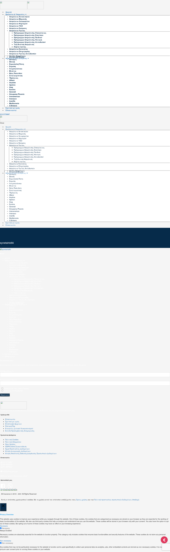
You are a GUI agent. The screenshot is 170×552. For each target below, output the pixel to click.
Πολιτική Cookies (11, 439)
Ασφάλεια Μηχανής (17, 265)
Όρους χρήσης (81, 499)
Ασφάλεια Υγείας (16, 276)
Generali (12, 338)
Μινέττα (12, 317)
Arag (11, 333)
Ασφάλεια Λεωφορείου (19, 267)
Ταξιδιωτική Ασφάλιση (23, 290)
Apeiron (12, 331)
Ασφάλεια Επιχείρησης (19, 297)
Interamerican (14, 342)
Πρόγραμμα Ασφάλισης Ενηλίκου (27, 281)
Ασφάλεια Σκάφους (17, 274)
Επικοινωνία (10, 356)
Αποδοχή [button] (135, 499)
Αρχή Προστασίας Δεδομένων (17, 449)
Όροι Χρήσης (10, 444)
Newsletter (19, 390)
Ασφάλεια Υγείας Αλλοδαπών (22, 300)
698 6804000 (7, 464)
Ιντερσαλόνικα (15, 315)
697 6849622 (7, 467)
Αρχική (7, 258)
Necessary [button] (4, 526)
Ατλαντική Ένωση (16, 303)
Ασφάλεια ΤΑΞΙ (15, 272)
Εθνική (11, 308)
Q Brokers (13, 352)
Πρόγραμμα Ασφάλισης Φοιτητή (27, 286)
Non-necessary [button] (5, 541)
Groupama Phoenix (16, 340)
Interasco (12, 345)
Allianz (11, 326)
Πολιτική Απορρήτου (13, 442)
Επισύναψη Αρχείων (13, 424)
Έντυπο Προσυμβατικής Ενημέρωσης (19, 431)
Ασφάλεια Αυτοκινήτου (18, 263)
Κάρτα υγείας (20, 293)
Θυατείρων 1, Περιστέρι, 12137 (15, 476)
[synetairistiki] (5, 249)
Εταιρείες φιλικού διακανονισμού (19, 428)
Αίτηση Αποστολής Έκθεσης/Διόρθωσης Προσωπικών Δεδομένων (30, 453)
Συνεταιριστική (15, 321)
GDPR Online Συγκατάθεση (15, 446)
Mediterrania (14, 349)
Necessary (6, 528)
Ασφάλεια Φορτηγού (17, 269)
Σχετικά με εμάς (12, 354)
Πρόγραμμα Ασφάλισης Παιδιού (27, 283)
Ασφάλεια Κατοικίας (18, 295)
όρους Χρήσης (23, 388)
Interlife (12, 347)
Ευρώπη (12, 312)
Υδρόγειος (13, 324)
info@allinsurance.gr (10, 471)
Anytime (12, 328)
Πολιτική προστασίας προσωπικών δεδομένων (112, 499)
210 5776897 (5, 114)
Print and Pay (10, 426)
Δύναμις (12, 305)
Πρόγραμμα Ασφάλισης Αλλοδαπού (28, 288)
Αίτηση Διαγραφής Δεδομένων (17, 451)
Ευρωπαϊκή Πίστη (16, 310)
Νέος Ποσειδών (15, 319)
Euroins (12, 335)
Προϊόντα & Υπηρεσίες (14, 260)
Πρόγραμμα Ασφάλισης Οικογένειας (29, 279)
